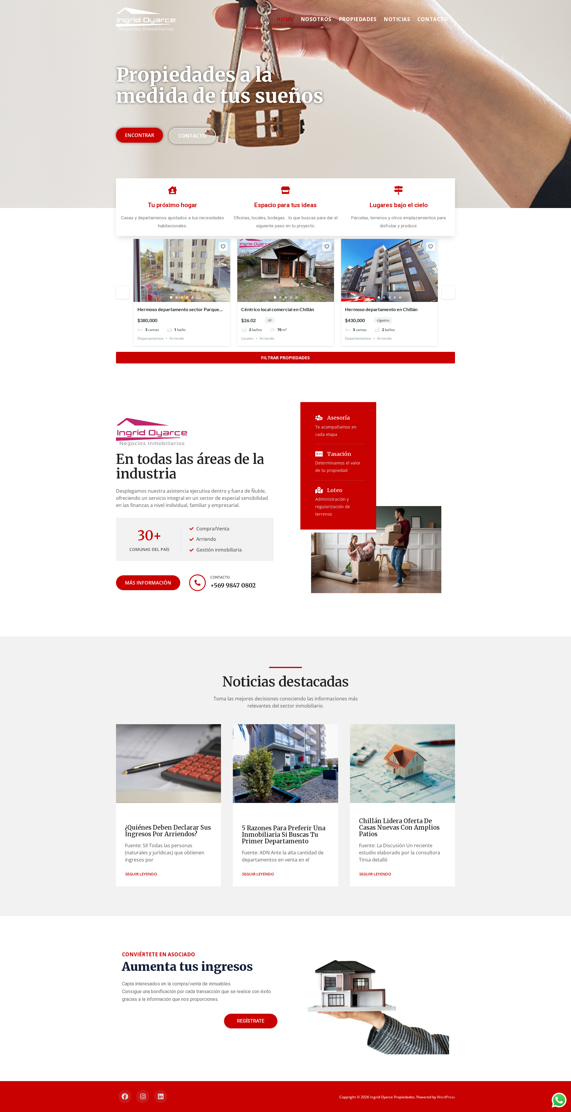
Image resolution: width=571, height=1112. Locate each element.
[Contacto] (197, 582)
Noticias (397, 19)
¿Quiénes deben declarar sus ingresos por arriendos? (168, 831)
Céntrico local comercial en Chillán (277, 309)
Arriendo (177, 338)
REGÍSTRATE (250, 1021)
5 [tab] (193, 297)
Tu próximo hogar (172, 205)
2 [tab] (176, 297)
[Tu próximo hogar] (172, 190)
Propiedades (358, 19)
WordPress (446, 1097)
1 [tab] (171, 297)
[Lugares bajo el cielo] (398, 190)
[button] (141, 874)
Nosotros (316, 19)
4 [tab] (187, 297)
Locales (247, 338)
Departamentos (150, 338)
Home (285, 19)
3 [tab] (182, 297)
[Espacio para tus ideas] (285, 190)
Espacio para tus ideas (285, 205)
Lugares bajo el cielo (399, 205)
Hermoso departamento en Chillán (381, 309)
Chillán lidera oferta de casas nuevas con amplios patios (399, 827)
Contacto (432, 19)
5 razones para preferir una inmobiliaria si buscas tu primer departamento (283, 834)
